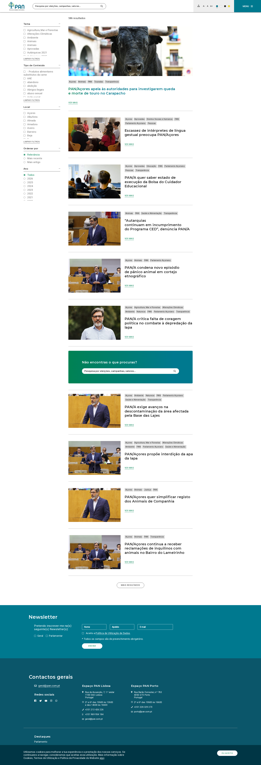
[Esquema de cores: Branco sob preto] (225, 6)
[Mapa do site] (199, 6)
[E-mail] (155, 626)
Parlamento (40, 741)
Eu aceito (227, 753)
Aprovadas (139, 119)
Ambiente (129, 312)
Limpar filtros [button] (32, 59)
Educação (151, 166)
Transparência (112, 82)
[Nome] (96, 626)
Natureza (141, 312)
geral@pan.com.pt (49, 685)
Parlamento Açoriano (135, 123)
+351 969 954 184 (94, 714)
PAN (90, 82)
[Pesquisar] (102, 6)
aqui (102, 758)
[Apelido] (124, 626)
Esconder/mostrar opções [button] (59, 23)
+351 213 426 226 (94, 709)
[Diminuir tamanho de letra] (204, 6)
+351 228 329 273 (143, 707)
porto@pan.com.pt (143, 711)
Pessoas (152, 123)
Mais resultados (130, 585)
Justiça (147, 490)
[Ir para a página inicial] (16, 6)
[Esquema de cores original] (217, 6)
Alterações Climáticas (173, 307)
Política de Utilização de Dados (113, 633)
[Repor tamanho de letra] (207, 6)
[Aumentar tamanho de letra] (211, 6)
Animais (82, 82)
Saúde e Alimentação (152, 213)
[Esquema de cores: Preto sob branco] (221, 6)
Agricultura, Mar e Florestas (147, 307)
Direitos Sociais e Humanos (160, 119)
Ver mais (73, 103)
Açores (72, 82)
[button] (247, 6)
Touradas (98, 82)
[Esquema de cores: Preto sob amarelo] (229, 6)
